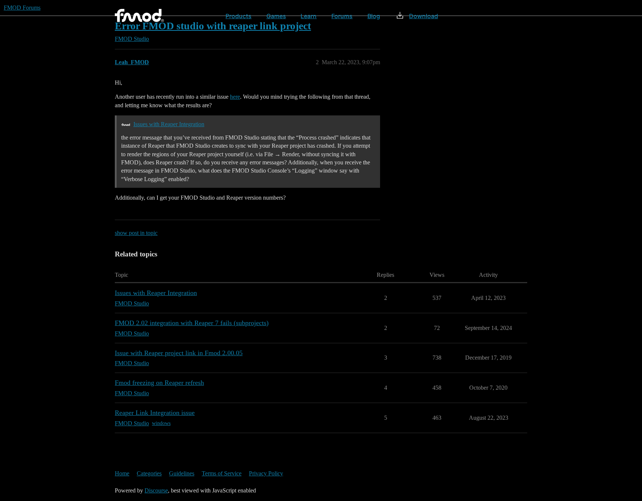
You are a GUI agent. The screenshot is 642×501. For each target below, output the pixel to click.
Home (122, 473)
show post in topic (136, 233)
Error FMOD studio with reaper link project (213, 26)
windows (161, 423)
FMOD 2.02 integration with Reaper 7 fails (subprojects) (192, 323)
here (235, 97)
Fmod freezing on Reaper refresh (159, 382)
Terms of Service (221, 473)
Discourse (156, 490)
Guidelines (181, 473)
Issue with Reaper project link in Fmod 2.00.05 (179, 353)
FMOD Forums (22, 7)
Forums (342, 16)
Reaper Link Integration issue (155, 412)
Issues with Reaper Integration (168, 124)
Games (276, 16)
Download (423, 16)
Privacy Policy (266, 473)
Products (239, 16)
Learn (309, 16)
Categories (149, 473)
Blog (373, 16)
